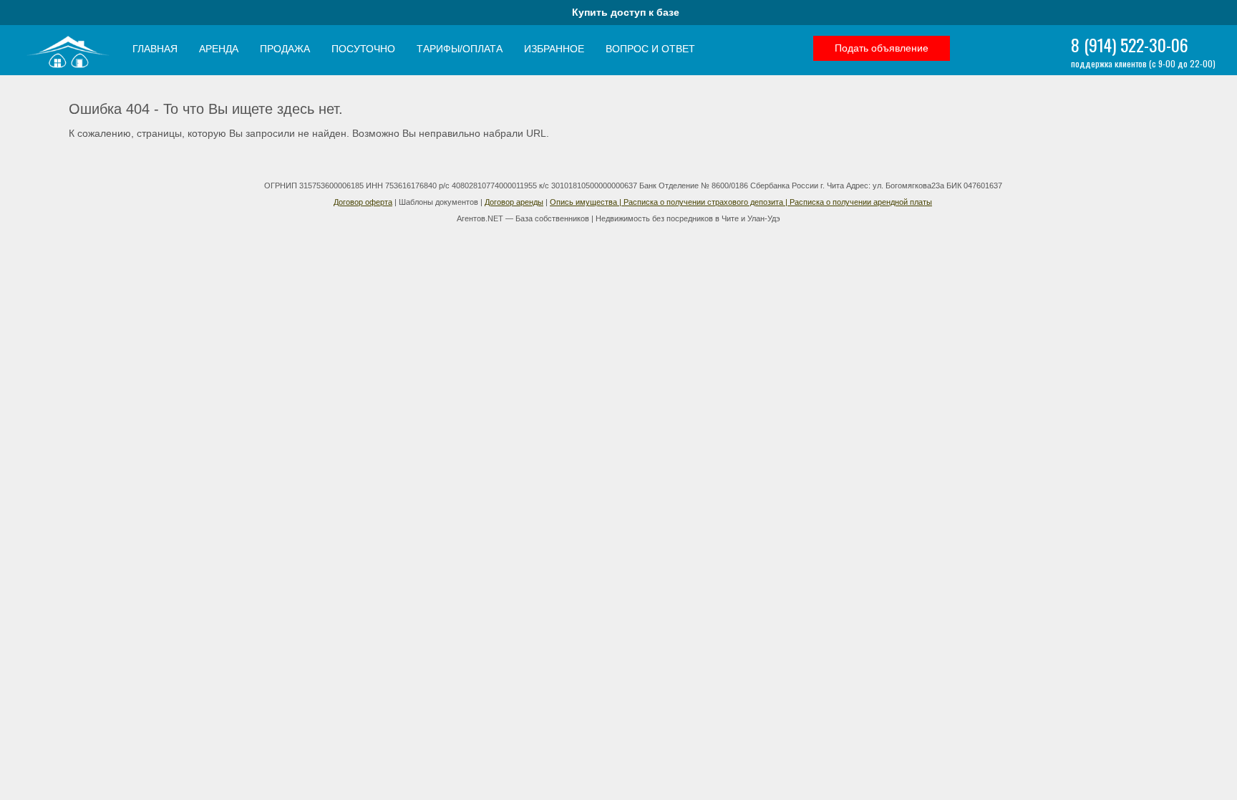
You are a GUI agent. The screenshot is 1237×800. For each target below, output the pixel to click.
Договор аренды (514, 202)
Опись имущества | (587, 202)
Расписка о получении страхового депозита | (707, 202)
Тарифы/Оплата (460, 49)
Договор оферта (363, 202)
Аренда (218, 49)
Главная (155, 49)
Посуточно (363, 49)
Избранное (554, 49)
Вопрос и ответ (650, 49)
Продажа (285, 49)
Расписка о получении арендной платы (861, 202)
